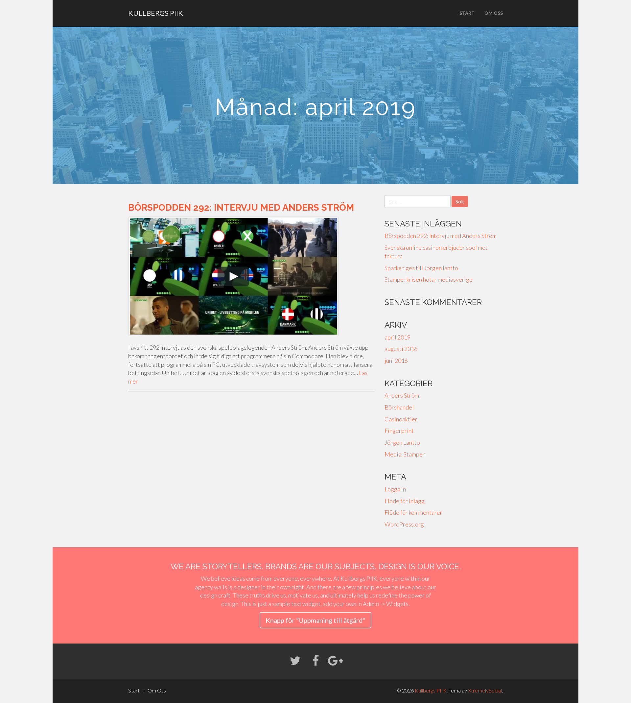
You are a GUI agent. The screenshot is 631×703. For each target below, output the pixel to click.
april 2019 (397, 337)
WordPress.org (404, 524)
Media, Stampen (405, 454)
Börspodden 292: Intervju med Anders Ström (241, 207)
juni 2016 (396, 360)
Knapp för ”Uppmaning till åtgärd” (315, 620)
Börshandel (399, 407)
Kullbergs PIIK (155, 13)
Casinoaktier (401, 419)
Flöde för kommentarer (413, 512)
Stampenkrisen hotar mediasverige (429, 279)
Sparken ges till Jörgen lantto (421, 267)
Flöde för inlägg (405, 500)
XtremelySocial (485, 690)
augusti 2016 (401, 348)
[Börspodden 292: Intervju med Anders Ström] (251, 276)
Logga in (395, 489)
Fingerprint (399, 430)
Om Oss (493, 13)
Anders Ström (402, 395)
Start (467, 13)
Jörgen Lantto (402, 442)
